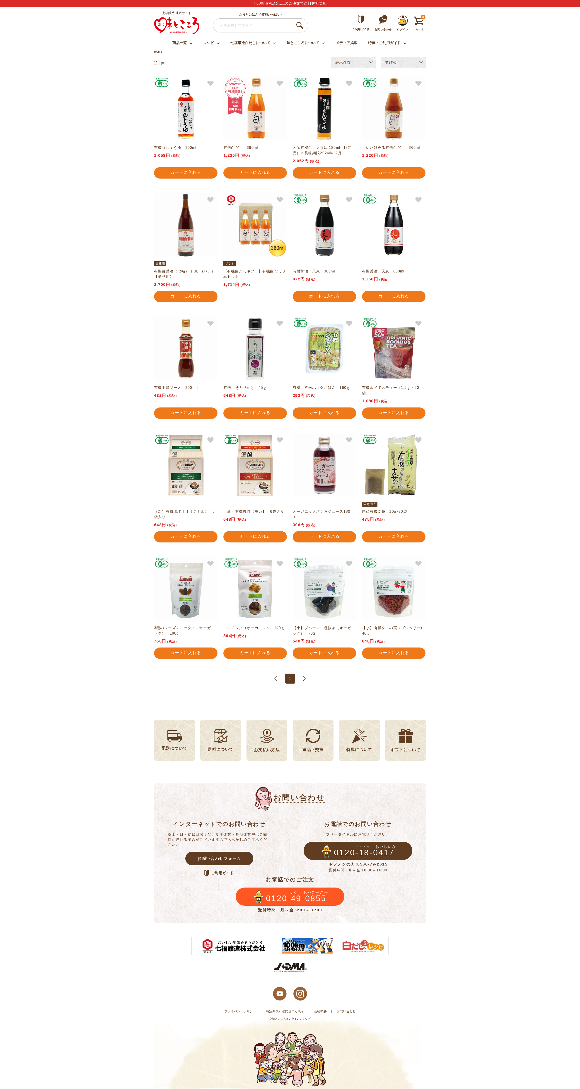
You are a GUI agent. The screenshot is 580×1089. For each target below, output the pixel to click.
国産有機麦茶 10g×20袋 (384, 511)
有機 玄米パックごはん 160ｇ (321, 388)
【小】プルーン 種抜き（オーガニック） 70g (324, 630)
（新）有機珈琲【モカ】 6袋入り (253, 511)
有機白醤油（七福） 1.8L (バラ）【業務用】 (184, 274)
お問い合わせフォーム (219, 858)
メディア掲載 (347, 43)
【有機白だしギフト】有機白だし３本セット (254, 274)
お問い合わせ (346, 1011)
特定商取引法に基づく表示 (285, 1011)
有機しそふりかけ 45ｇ (245, 388)
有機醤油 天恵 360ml (314, 271)
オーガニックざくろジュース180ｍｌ (323, 514)
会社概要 (320, 1011)
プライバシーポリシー (240, 1011)
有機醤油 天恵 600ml (383, 271)
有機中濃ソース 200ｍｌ (177, 388)
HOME (158, 51)
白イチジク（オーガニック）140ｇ (254, 628)
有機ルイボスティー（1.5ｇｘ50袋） (390, 390)
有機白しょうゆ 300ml (175, 148)
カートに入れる (185, 172)
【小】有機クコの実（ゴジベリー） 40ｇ (393, 630)
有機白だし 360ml (240, 148)
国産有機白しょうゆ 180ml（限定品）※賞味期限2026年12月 (322, 150)
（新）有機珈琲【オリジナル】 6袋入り (184, 514)
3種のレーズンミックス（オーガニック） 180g (184, 630)
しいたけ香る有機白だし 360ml (391, 148)
